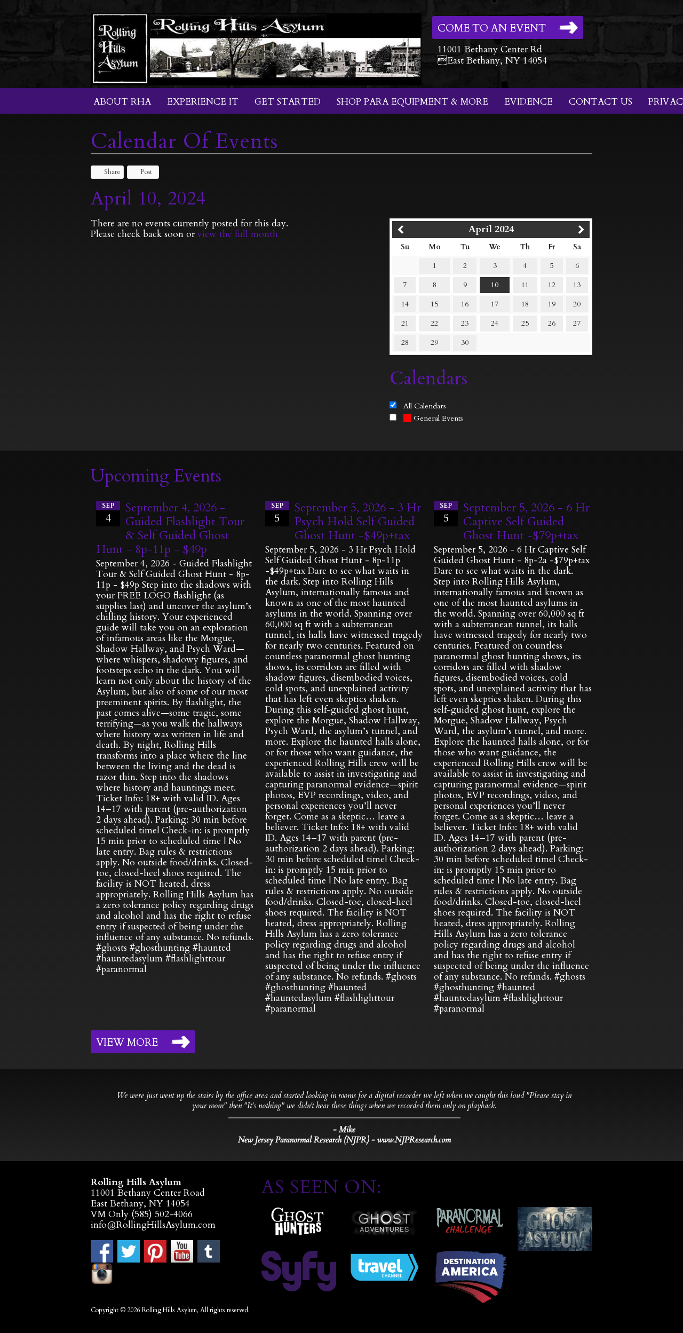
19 (551, 304)
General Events (438, 418)
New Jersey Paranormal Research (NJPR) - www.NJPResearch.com (344, 1140)
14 (405, 304)
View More (127, 1043)
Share (112, 172)
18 (525, 304)
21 (405, 323)
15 (434, 304)
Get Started (288, 102)
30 (464, 342)
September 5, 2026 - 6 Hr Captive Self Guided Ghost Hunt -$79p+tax (526, 521)
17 (494, 304)
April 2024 (491, 229)
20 (577, 304)
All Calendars (424, 406)
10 (494, 285)
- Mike (344, 1129)
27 (577, 323)
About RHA (122, 102)
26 (551, 323)
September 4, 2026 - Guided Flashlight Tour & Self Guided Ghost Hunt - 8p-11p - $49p (170, 528)
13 (577, 285)
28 (405, 342)
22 (434, 323)
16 (464, 304)
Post (146, 172)
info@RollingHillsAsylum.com (153, 1225)
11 (525, 285)
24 (494, 323)
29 (434, 342)
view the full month (237, 234)
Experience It (203, 102)
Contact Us (600, 102)
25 (525, 323)
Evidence (528, 102)
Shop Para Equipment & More (412, 102)
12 (551, 285)
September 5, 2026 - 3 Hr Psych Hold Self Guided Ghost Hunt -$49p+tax (358, 521)
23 (464, 323)
